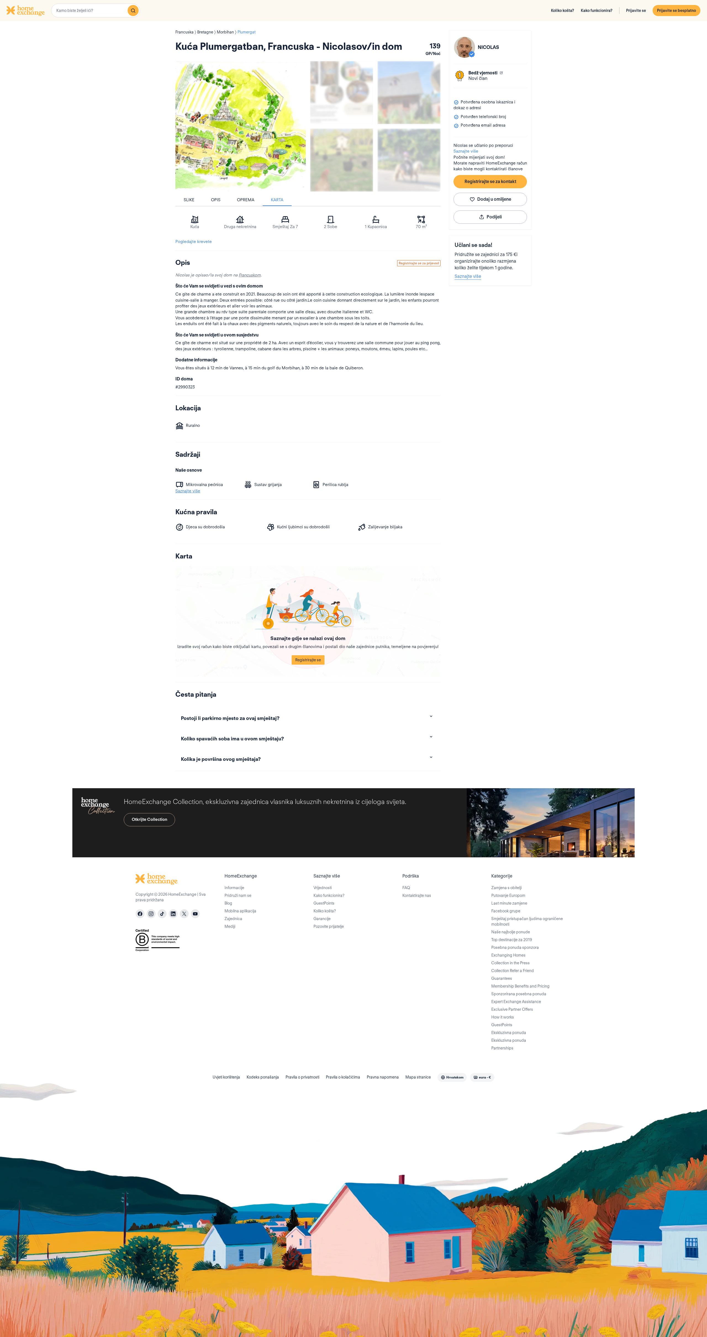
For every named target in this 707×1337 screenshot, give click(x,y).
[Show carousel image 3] (341, 160)
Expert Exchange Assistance (516, 1001)
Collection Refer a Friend (512, 970)
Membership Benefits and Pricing (520, 986)
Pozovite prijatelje (328, 926)
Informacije (234, 888)
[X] (184, 913)
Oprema (245, 199)
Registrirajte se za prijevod (419, 263)
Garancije (322, 918)
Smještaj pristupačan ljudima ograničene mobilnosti (527, 921)
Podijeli (494, 217)
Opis (215, 199)
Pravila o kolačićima (343, 1077)
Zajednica (233, 918)
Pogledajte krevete (193, 241)
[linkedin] (173, 913)
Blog (228, 903)
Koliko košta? (562, 10)
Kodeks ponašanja (263, 1077)
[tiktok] (162, 913)
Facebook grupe (505, 911)
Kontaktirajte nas (416, 895)
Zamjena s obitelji (506, 888)
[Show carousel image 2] (409, 92)
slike (189, 199)
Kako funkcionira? (597, 10)
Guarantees (501, 978)
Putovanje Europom (508, 895)
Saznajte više (465, 151)
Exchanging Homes (508, 955)
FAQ (406, 888)
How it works (502, 1017)
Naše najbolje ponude (510, 932)
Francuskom (250, 275)
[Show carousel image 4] (409, 160)
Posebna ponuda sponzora (515, 947)
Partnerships (502, 1048)
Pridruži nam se (238, 895)
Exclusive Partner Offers (512, 1009)
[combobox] (95, 10)
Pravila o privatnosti (302, 1077)
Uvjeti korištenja (226, 1077)
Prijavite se (636, 10)
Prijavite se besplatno (676, 10)
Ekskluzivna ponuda (508, 1032)
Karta (277, 199)
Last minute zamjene (509, 903)
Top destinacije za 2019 (511, 940)
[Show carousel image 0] (240, 126)
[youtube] (195, 913)
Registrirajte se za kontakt (490, 181)
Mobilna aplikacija (240, 911)
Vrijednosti (322, 888)
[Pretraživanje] (133, 10)
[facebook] (140, 913)
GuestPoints (323, 903)
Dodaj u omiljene (494, 199)
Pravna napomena (383, 1077)
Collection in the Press (510, 963)
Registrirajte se (308, 660)
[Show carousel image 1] (341, 92)
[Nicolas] (464, 47)
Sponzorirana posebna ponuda (518, 994)
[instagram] (151, 913)
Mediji (230, 926)
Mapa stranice (418, 1077)
